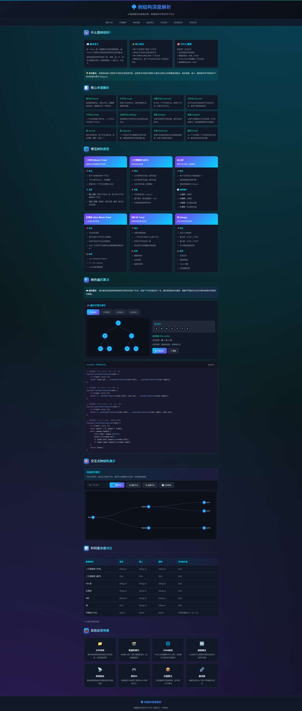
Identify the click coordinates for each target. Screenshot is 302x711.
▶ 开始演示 (159, 351)
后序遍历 (120, 312)
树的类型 (136, 22)
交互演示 (163, 22)
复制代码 (211, 365)
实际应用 (193, 22)
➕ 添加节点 (117, 485)
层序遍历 (133, 312)
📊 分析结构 (166, 485)
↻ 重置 (173, 351)
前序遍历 (93, 312)
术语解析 (122, 22)
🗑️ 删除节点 (133, 485)
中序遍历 (106, 312)
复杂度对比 (178, 22)
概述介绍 (109, 22)
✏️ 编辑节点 (150, 485)
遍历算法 (150, 22)
